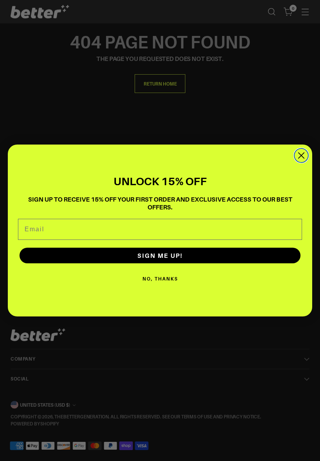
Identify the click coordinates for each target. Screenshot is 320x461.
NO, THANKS (160, 279)
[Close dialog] (301, 155)
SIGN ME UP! (160, 255)
